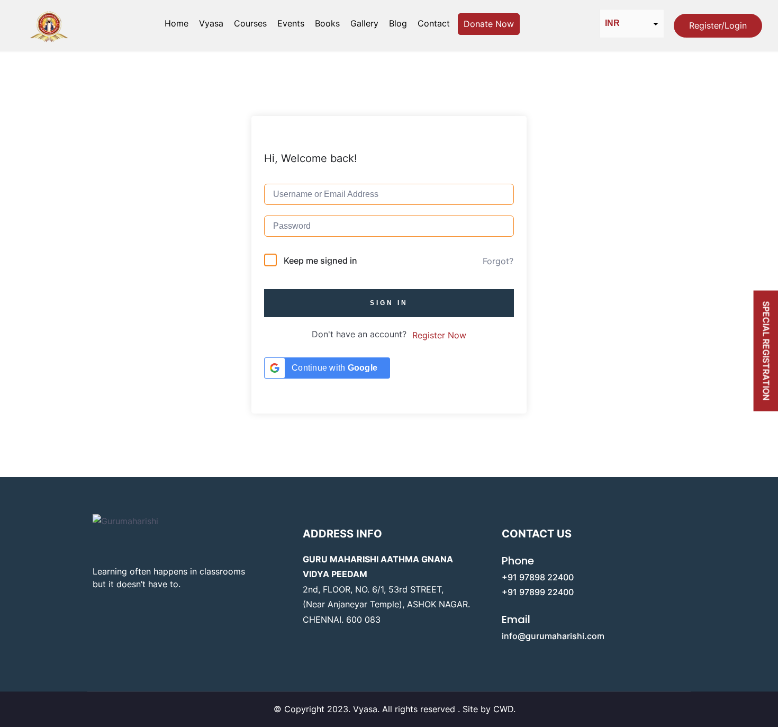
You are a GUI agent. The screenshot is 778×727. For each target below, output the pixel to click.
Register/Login (718, 25)
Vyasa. (367, 709)
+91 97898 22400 (538, 577)
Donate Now (489, 24)
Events (290, 23)
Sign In (389, 303)
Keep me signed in (320, 260)
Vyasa (211, 23)
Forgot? (498, 261)
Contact (434, 23)
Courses (250, 23)
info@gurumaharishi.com (553, 636)
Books (327, 23)
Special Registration (766, 351)
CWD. (504, 709)
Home (176, 23)
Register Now (439, 335)
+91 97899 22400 (538, 592)
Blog (398, 23)
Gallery (364, 23)
